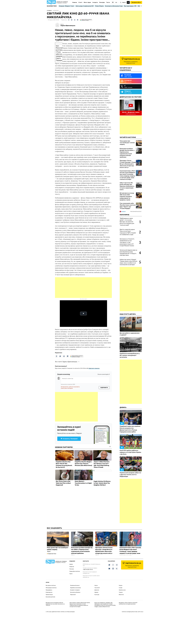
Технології (97, 587)
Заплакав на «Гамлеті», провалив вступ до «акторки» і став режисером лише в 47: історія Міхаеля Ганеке (127, 242)
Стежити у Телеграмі (70, 439)
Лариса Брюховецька (67, 25)
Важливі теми (52, 6)
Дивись (123, 407)
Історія (120, 587)
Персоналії (73, 594)
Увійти (124, 2)
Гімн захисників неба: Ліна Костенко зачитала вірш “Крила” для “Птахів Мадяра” (127, 206)
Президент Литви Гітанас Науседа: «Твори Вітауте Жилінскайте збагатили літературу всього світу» (128, 164)
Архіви (71, 564)
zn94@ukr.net (86, 573)
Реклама (71, 569)
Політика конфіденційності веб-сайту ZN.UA (132, 611)
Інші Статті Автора (128, 314)
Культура (96, 594)
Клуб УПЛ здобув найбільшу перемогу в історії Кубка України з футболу (130, 452)
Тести (108, 2)
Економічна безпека (75, 592)
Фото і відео (87, 2)
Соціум (120, 585)
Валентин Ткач (52, 553)
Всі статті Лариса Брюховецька (66, 362)
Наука (96, 585)
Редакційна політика (74, 571)
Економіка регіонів (50, 597)
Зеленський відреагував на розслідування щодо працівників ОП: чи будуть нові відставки (128, 252)
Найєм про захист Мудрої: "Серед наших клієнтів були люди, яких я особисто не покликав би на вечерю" (128, 262)
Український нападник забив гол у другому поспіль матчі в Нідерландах (130, 474)
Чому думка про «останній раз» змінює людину (127, 142)
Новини (74, 2)
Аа (128, 2)
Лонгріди (102, 2)
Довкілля (96, 590)
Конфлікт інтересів (75, 590)
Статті (80, 2)
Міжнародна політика (51, 587)
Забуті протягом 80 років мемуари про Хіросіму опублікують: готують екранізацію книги (127, 186)
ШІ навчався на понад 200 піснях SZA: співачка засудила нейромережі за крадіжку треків (127, 196)
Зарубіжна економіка (75, 587)
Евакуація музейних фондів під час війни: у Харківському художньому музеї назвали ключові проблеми (127, 153)
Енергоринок (49, 592)
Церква (96, 592)
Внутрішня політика (51, 585)
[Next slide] (141, 6)
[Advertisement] (83, 287)
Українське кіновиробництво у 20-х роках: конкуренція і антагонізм (130, 355)
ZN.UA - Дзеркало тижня (130, 112)
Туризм (121, 592)
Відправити (104, 387)
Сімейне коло (122, 590)
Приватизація (49, 594)
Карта (70, 573)
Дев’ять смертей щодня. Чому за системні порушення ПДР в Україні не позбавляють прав (128, 232)
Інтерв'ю (95, 2)
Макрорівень (49, 590)
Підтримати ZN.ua (136, 2)
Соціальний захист (75, 585)
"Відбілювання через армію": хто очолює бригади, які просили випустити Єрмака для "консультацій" (127, 222)
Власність (121, 594)
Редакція (71, 566)
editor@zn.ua (86, 577)
